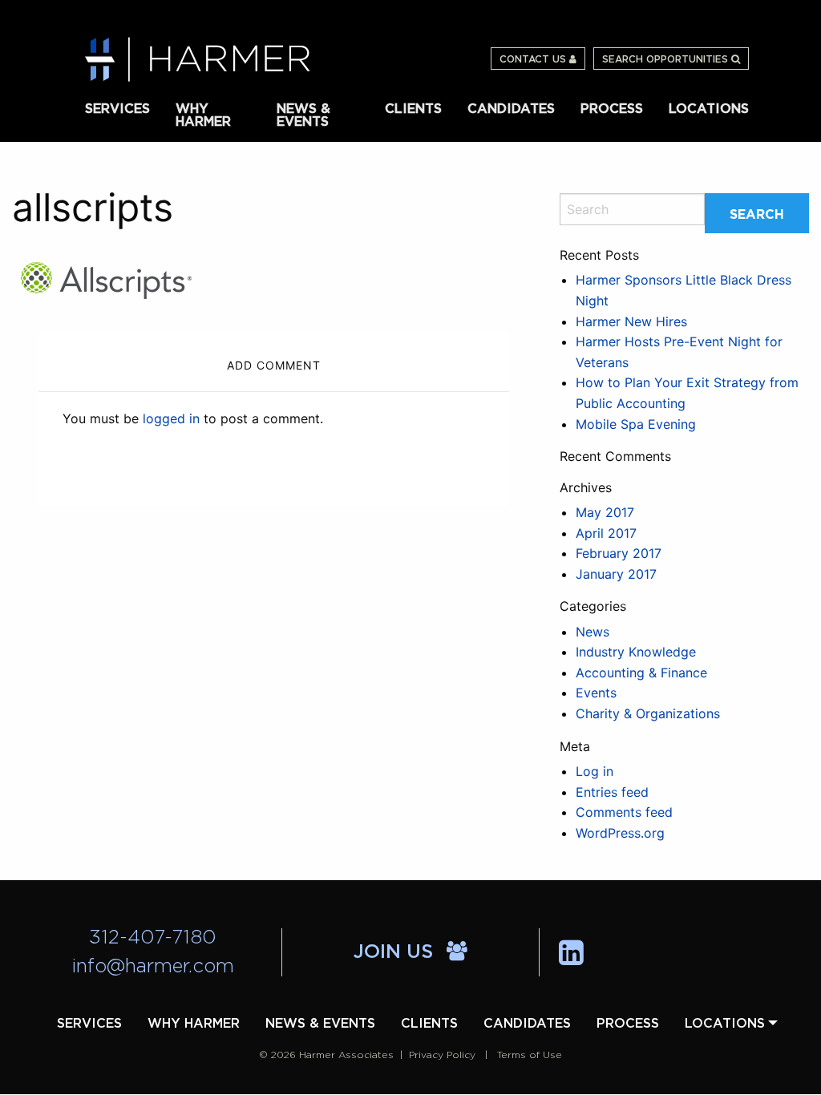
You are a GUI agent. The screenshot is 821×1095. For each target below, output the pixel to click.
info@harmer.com (153, 966)
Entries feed (612, 792)
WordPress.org (620, 833)
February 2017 (618, 553)
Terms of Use (529, 1055)
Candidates (511, 109)
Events (596, 693)
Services (117, 109)
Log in (594, 771)
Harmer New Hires (631, 321)
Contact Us (534, 59)
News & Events (303, 114)
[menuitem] (117, 108)
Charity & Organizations (648, 713)
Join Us (396, 952)
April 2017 (606, 533)
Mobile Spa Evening (636, 424)
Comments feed (624, 812)
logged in (171, 418)
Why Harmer (203, 114)
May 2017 (605, 512)
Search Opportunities (666, 59)
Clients (413, 109)
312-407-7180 (152, 938)
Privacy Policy (442, 1055)
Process (611, 109)
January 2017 (616, 574)
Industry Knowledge (636, 652)
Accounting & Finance (641, 673)
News (592, 632)
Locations (709, 109)
